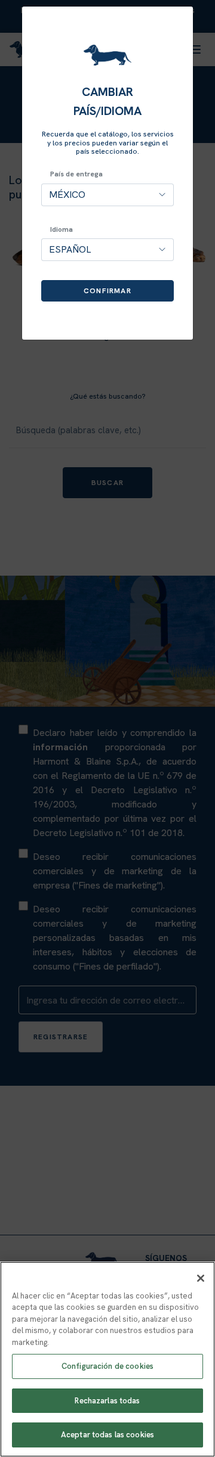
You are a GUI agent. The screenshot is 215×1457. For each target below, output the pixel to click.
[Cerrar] (201, 1278)
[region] (107, 1359)
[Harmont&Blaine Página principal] (107, 55)
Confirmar (107, 291)
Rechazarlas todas (107, 1401)
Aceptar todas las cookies (107, 1435)
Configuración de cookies (107, 1366)
